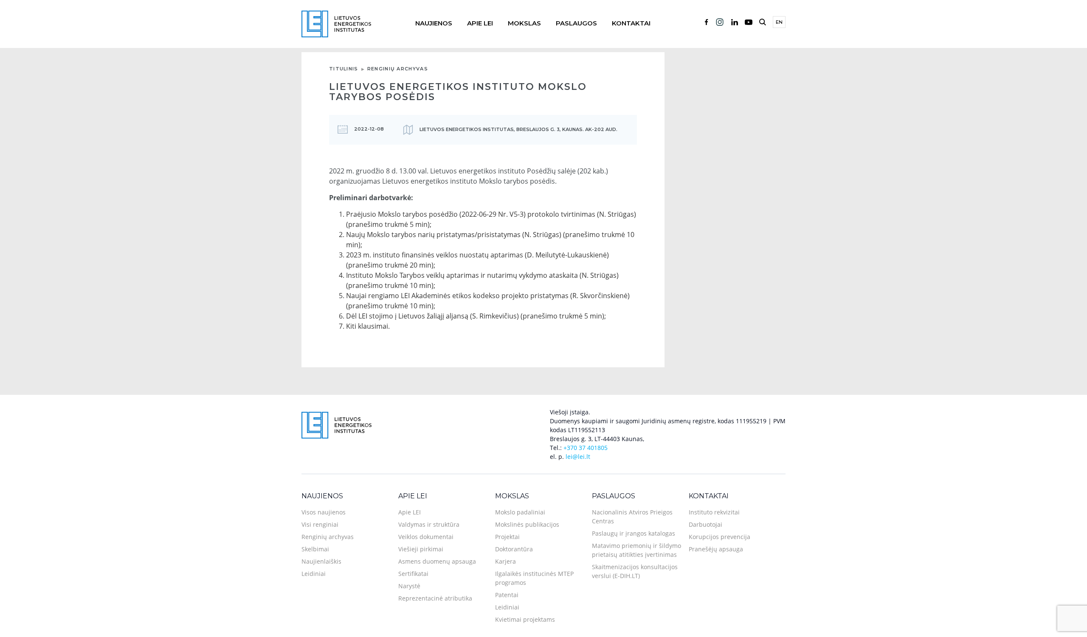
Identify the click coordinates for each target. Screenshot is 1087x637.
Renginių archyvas (397, 69)
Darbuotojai (705, 524)
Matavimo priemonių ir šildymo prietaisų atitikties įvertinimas (636, 550)
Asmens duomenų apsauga (437, 561)
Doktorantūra (514, 549)
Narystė (409, 586)
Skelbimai (315, 549)
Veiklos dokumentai (425, 537)
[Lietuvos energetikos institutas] (336, 23)
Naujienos (433, 23)
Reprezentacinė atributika (435, 598)
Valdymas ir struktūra (428, 524)
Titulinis (343, 69)
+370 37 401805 (585, 448)
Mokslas (524, 23)
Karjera (505, 561)
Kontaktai (631, 23)
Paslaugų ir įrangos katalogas (633, 533)
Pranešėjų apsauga (716, 549)
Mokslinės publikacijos (527, 524)
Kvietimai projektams (525, 619)
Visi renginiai (319, 524)
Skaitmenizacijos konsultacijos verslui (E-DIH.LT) (635, 571)
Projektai (507, 537)
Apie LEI (480, 23)
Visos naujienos (323, 512)
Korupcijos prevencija (719, 537)
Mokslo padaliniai (520, 512)
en (779, 22)
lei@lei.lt (578, 457)
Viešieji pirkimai (420, 549)
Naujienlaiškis (321, 561)
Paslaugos (576, 23)
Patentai (506, 595)
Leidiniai (313, 574)
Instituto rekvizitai (714, 512)
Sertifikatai (413, 574)
